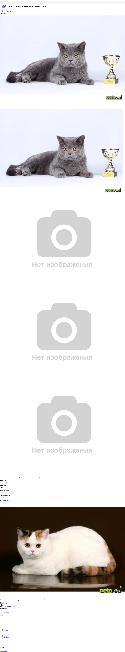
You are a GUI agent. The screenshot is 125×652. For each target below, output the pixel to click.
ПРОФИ (3, 7)
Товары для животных (6, 637)
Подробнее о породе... (10, 606)
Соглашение (4, 629)
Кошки (6, 6)
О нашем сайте (4, 628)
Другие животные (11, 6)
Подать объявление (4, 13)
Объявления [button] (4, 5)
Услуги (15, 6)
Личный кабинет (5, 10)
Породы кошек (4, 641)
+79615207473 (6, 612)
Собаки (3, 6)
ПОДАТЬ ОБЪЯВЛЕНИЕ (6, 11)
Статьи (3, 9)
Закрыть (2, 615)
